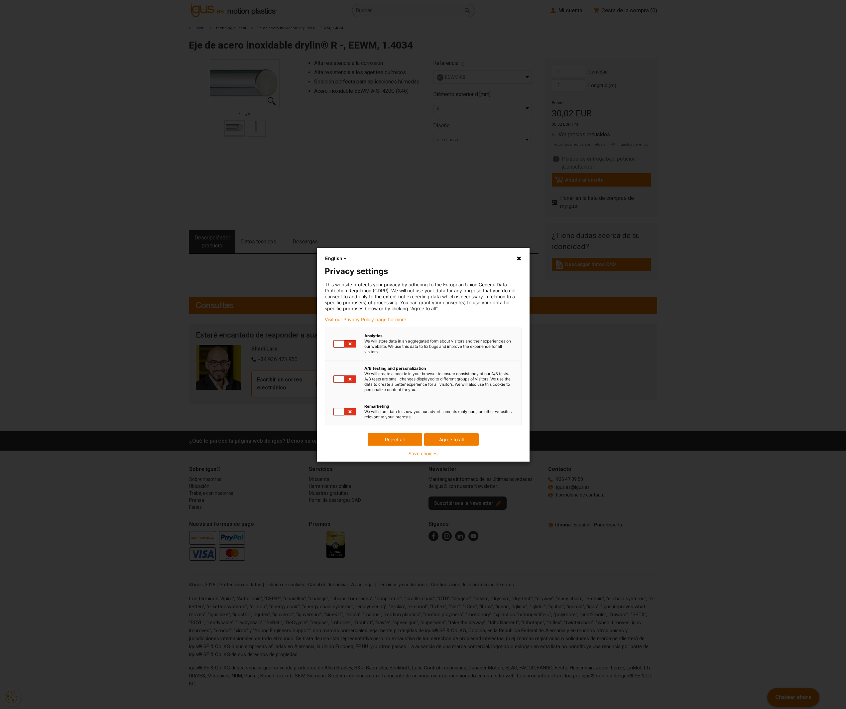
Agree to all (451, 439)
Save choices (423, 453)
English (333, 258)
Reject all (395, 439)
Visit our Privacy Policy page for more (365, 319)
